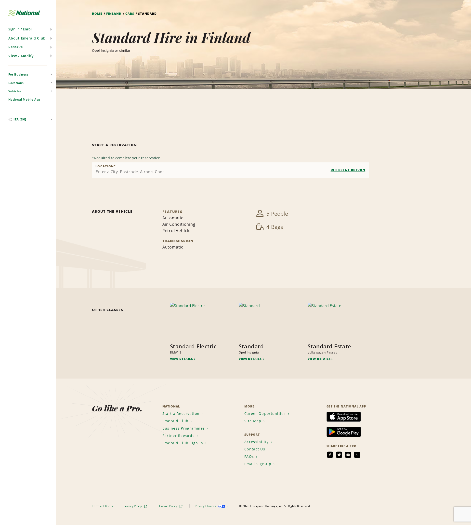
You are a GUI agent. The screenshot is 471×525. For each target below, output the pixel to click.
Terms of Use (101, 506)
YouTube (348, 454)
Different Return (348, 170)
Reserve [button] (15, 47)
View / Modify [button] (21, 55)
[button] (28, 29)
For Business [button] (18, 74)
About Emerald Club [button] (26, 38)
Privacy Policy (133, 506)
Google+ (357, 454)
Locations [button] (16, 83)
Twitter (339, 454)
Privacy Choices (206, 506)
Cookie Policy (168, 506)
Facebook (330, 454)
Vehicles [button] (14, 91)
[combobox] (230, 170)
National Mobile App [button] (24, 99)
